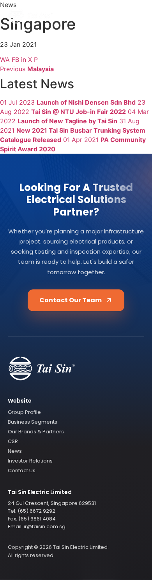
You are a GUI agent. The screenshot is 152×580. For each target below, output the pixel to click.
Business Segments (32, 422)
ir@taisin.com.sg (44, 526)
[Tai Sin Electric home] (76, 370)
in (23, 59)
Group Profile (24, 412)
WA (5, 59)
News (15, 451)
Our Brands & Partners (36, 431)
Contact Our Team (70, 300)
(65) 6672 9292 (36, 511)
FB (15, 59)
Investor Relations (30, 460)
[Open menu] (136, 15)
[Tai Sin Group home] (30, 15)
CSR (13, 441)
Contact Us (21, 470)
